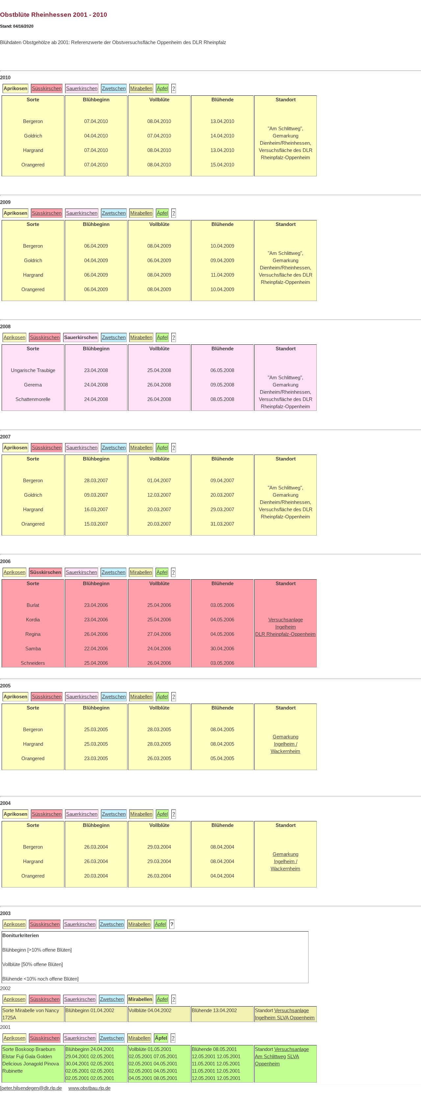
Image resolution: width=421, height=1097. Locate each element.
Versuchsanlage (291, 1010)
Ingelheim (266, 1017)
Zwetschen (114, 88)
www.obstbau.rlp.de (89, 1088)
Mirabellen (141, 88)
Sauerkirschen (81, 88)
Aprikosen (14, 337)
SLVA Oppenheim (296, 1017)
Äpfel (162, 88)
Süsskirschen (47, 88)
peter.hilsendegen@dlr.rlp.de (31, 1088)
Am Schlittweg (270, 1056)
